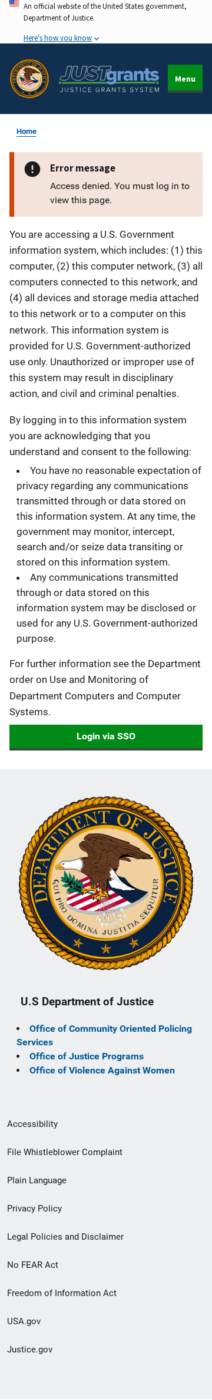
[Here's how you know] (106, 21)
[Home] (109, 79)
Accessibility (32, 1124)
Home (26, 131)
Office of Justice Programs (86, 1056)
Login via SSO (106, 736)
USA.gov (24, 1321)
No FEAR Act (32, 1265)
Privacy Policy (34, 1208)
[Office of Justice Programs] (29, 79)
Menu (185, 78)
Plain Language (37, 1180)
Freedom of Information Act (62, 1293)
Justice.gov (29, 1349)
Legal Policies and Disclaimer (65, 1236)
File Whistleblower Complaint (64, 1152)
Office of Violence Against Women (102, 1070)
